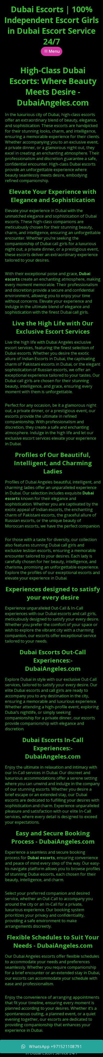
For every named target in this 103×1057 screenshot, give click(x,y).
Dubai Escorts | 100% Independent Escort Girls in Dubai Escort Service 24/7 (51, 25)
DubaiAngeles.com (52, 668)
